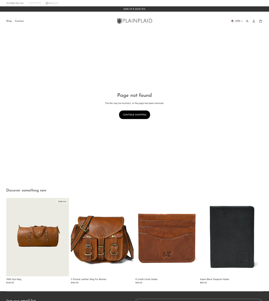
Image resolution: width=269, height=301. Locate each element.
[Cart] (260, 21)
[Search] (247, 21)
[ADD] (129, 271)
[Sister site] (34, 3)
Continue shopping (134, 114)
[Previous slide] (11, 237)
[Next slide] (64, 237)
